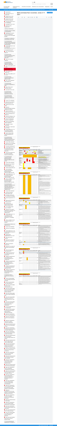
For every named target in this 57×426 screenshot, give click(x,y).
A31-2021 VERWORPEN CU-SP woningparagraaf (9, 307)
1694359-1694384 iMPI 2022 (10, 167)
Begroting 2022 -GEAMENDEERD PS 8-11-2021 (9, 235)
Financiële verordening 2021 (10, 146)
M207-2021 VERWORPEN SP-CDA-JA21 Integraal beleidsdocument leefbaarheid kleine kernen (9, 397)
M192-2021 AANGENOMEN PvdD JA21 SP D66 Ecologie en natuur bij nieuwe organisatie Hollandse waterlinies (9, 290)
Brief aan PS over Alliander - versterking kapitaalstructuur (9, 102)
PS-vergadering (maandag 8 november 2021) (25, 9)
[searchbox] (41, 4)
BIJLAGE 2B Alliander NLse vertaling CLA (9, 114)
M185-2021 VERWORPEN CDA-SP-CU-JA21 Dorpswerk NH (9, 315)
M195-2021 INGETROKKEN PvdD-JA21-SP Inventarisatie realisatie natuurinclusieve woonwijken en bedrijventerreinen (9, 346)
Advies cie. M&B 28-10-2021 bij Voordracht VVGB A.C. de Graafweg (9, 221)
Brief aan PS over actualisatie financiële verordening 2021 (9, 144)
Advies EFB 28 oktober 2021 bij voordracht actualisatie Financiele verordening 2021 (9, 153)
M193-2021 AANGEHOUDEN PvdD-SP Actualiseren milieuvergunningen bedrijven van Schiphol (9, 337)
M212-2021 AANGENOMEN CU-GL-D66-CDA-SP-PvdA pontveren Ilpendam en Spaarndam (9, 414)
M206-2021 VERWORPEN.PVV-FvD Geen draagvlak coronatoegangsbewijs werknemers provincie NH (9, 392)
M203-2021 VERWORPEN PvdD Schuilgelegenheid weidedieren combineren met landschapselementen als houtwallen (9, 376)
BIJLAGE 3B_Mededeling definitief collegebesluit (9, 122)
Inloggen (50, 425)
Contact (51, 6)
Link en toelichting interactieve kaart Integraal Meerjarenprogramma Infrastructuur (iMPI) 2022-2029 (9, 171)
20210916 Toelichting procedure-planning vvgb (8, 193)
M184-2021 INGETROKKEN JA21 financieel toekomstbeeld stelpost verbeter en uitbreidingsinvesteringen (9, 311)
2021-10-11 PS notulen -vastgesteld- (8, 60)
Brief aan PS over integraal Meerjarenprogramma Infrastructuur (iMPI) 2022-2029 (9, 165)
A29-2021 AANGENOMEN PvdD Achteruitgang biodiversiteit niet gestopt (9, 279)
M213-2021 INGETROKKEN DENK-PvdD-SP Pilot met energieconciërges (9, 418)
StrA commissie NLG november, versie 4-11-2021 (8, 69)
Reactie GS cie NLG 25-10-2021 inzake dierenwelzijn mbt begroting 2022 (9, 253)
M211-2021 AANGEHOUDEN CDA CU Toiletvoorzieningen (9, 410)
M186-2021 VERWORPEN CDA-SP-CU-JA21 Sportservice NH (9, 317)
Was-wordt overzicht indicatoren (8, 238)
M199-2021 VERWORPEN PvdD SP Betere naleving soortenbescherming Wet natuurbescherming (9, 361)
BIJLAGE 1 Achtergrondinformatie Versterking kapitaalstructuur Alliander (9, 108)
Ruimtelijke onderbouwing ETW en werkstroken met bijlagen (9, 196)
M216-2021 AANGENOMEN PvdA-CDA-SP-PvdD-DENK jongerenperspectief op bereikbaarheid (9, 304)
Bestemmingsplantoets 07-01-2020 (9, 198)
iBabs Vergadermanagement (43, 425)
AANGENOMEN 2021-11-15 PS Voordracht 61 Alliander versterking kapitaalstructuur (9, 130)
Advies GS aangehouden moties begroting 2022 (9, 250)
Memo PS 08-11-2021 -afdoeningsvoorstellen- (8, 88)
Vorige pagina (50, 12)
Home (9, 9)
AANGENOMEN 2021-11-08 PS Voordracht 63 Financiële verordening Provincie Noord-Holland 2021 (9, 149)
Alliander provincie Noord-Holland (9, 105)
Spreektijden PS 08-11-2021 (10, 24)
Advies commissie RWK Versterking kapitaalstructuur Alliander (8, 134)
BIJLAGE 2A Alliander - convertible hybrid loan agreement (9, 111)
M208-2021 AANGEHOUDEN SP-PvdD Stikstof (9, 400)
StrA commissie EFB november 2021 (8, 72)
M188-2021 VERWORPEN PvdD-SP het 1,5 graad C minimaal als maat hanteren (9, 321)
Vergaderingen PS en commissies (16, 7)
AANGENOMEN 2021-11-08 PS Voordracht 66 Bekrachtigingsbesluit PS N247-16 (9, 47)
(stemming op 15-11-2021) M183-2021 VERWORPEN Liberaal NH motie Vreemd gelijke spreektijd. (9, 35)
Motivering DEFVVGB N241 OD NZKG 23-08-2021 (9, 201)
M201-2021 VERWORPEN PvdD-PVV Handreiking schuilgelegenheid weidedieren (9, 368)
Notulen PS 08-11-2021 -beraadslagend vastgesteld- (9, 17)
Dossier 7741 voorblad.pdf (10, 100)
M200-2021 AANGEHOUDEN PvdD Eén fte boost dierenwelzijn (9, 365)
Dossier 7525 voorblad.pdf (10, 226)
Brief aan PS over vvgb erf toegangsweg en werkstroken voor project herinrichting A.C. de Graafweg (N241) (9, 211)
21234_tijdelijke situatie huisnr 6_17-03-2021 (8, 207)
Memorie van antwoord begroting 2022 (8, 244)
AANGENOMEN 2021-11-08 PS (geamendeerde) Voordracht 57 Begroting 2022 (9, 232)
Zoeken (33, 2)
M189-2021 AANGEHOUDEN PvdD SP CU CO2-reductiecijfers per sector (9, 325)
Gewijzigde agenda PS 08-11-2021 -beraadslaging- (9, 22)
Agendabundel (8, 12)
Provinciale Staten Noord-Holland (7, 7)
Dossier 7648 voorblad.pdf (10, 162)
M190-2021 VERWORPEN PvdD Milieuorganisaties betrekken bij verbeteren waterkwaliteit (9, 329)
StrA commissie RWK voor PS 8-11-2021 (9, 66)
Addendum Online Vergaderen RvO (7, 26)
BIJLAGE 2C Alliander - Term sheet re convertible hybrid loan (9, 117)
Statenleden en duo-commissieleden (38, 6)
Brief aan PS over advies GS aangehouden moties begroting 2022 (9, 247)
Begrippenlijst (47, 6)
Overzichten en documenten (26, 6)
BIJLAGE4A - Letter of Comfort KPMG (8, 125)
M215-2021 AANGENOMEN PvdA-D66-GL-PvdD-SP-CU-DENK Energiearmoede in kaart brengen (9, 299)
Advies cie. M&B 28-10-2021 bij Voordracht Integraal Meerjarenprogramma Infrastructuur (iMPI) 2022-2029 (9, 180)
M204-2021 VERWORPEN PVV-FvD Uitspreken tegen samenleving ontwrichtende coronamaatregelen (9, 382)
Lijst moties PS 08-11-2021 (10, 89)
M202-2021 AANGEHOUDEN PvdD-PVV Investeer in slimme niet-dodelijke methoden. (9, 372)
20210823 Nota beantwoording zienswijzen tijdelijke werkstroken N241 (8, 204)
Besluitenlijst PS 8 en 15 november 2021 (9, 14)
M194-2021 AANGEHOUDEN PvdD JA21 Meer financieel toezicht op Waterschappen (9, 341)
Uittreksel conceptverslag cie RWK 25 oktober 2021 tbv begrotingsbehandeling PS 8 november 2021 (9, 271)
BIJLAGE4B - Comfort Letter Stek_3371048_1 (9, 127)
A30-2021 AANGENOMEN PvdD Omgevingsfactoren (9, 283)
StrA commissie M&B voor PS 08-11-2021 (9, 74)
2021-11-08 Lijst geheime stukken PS (9, 52)
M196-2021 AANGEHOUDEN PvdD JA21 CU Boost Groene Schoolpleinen (9, 349)
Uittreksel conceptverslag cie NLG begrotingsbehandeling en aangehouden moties (9, 267)
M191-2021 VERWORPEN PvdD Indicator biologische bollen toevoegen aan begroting (9, 332)
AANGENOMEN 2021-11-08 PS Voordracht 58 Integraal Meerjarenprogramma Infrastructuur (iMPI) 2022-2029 (9, 176)
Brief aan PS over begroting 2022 (9, 229)
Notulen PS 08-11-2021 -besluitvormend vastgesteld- (9, 19)
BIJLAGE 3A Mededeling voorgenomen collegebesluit (9, 119)
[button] (52, 4)
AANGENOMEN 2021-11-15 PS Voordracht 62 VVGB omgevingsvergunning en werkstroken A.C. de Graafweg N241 (9, 216)
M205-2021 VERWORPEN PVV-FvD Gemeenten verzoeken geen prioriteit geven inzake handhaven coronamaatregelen (9, 387)
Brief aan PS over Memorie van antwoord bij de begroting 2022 (9, 241)
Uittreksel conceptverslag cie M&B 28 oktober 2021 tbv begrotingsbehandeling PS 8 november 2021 (9, 263)
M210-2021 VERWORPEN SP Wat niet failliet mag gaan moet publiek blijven (9, 407)
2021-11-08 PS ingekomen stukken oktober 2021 (9, 81)
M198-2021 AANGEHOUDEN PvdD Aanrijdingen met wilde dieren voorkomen (9, 357)
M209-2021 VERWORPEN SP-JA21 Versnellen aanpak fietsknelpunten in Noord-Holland (9, 403)
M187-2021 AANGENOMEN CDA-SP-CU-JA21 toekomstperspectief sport (9, 285)
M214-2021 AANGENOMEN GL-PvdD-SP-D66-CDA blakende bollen (9, 294)
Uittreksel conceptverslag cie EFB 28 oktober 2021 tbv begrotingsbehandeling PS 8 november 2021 (9, 258)
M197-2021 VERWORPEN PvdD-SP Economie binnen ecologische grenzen (9, 353)
